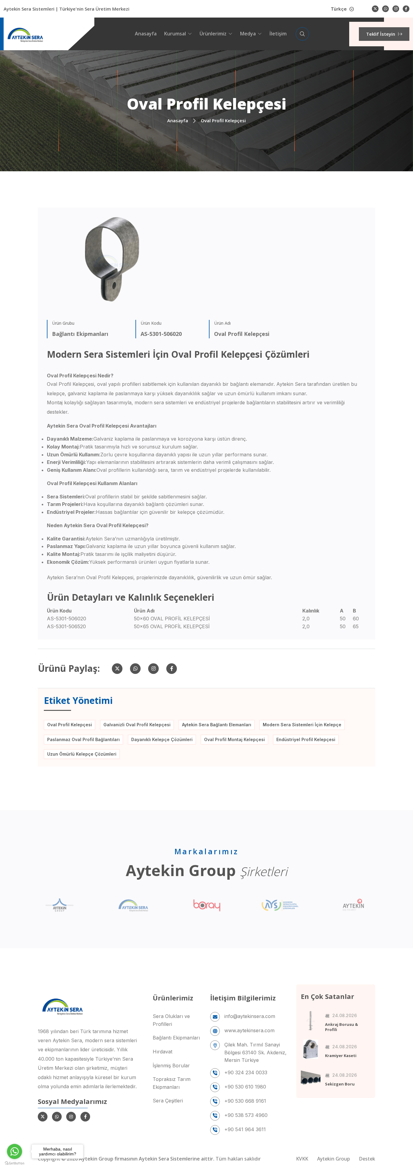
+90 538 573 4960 (246, 1115)
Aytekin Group (333, 1158)
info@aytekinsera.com (249, 1016)
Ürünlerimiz (213, 33)
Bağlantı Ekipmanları (176, 1038)
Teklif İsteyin (380, 34)
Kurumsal (175, 33)
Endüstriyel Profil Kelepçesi (305, 739)
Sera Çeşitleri (168, 1101)
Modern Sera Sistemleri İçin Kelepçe (302, 724)
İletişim (278, 33)
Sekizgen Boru (340, 1084)
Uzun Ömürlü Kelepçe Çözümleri (81, 754)
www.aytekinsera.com (249, 1030)
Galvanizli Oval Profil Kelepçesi (137, 724)
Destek (367, 1158)
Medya (248, 33)
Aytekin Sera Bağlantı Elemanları (216, 724)
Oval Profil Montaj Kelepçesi (234, 739)
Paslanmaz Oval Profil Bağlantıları (83, 739)
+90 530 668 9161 (245, 1101)
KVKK (302, 1158)
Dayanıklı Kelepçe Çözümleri (162, 739)
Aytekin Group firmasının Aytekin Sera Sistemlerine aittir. (147, 1158)
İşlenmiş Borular (171, 1065)
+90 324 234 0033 (245, 1072)
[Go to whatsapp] (14, 1151)
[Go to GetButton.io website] (14, 1163)
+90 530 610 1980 (245, 1087)
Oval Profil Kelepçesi (69, 724)
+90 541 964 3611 (245, 1129)
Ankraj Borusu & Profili (341, 1027)
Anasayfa (146, 33)
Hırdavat (162, 1052)
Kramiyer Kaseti (340, 1055)
